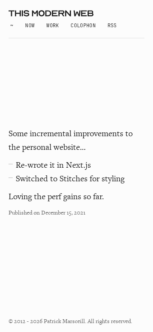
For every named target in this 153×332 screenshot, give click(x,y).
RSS (112, 25)
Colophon (83, 25)
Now (29, 25)
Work (52, 25)
